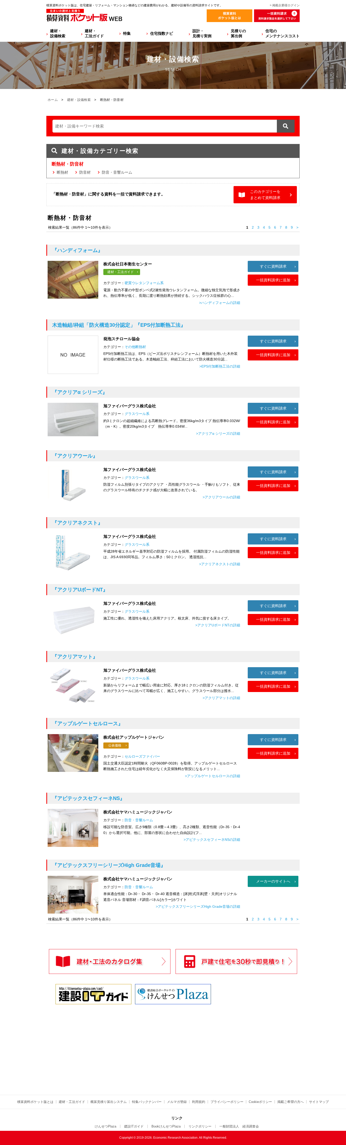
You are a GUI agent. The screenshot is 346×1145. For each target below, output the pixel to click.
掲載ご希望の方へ (290, 1102)
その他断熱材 (135, 347)
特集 (127, 33)
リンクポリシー (200, 1126)
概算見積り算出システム (108, 1102)
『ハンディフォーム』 (77, 250)
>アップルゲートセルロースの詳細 (212, 776)
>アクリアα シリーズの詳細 (218, 433)
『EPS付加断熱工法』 (119, 325)
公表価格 (114, 745)
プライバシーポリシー (226, 1102)
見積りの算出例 (238, 33)
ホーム (53, 100)
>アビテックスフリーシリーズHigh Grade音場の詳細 (198, 906)
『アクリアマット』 (75, 656)
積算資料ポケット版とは (35, 1102)
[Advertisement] (128, 1044)
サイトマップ (319, 1102)
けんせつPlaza (105, 1126)
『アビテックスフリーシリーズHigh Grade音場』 (109, 865)
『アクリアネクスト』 (77, 522)
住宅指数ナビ (161, 33)
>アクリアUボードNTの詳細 (217, 625)
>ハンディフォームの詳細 (219, 303)
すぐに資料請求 (273, 266)
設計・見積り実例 (202, 33)
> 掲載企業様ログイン (285, 5)
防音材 (85, 172)
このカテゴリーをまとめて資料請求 (265, 194)
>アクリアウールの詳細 (221, 497)
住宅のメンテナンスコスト (282, 33)
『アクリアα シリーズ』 (79, 392)
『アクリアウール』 (75, 456)
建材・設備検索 (57, 33)
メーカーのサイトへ (273, 881)
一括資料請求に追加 (273, 280)
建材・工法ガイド (94, 33)
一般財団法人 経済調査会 (239, 1126)
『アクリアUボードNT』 (80, 589)
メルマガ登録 (177, 1102)
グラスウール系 (137, 414)
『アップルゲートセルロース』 (87, 723)
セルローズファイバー (142, 756)
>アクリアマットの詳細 (221, 698)
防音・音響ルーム (117, 172)
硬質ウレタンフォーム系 (144, 283)
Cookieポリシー (260, 1102)
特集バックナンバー (147, 1102)
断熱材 (62, 172)
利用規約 (198, 1102)
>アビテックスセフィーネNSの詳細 (212, 840)
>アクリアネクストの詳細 (219, 564)
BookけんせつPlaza (166, 1126)
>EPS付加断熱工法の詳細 (219, 366)
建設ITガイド (134, 1126)
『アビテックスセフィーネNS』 (88, 798)
